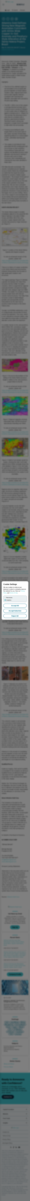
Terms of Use (14, 593)
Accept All (15, 606)
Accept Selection (15, 611)
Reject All (15, 616)
